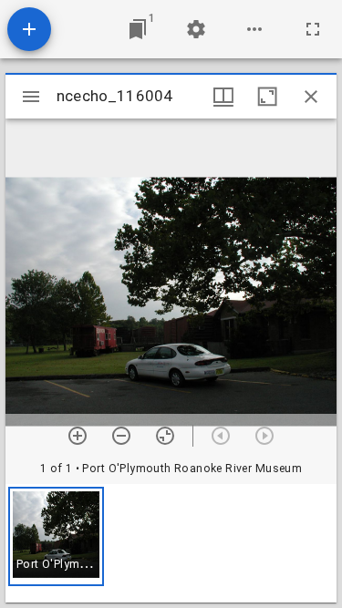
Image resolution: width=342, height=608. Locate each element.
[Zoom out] (121, 436)
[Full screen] (313, 29)
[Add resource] (29, 29)
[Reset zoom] (165, 436)
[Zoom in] (77, 436)
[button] (56, 536)
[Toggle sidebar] (31, 97)
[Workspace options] (254, 29)
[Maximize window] (267, 97)
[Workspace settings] (196, 29)
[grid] (171, 543)
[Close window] (311, 97)
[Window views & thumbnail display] (223, 97)
